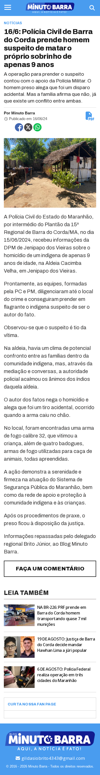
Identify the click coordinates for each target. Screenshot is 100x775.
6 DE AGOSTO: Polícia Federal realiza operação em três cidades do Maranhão (63, 674)
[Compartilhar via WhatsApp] (37, 127)
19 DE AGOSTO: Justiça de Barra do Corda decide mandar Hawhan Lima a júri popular (66, 644)
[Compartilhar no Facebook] (19, 127)
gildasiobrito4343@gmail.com (53, 758)
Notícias (13, 23)
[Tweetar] (28, 127)
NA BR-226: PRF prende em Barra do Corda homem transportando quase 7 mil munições (61, 615)
